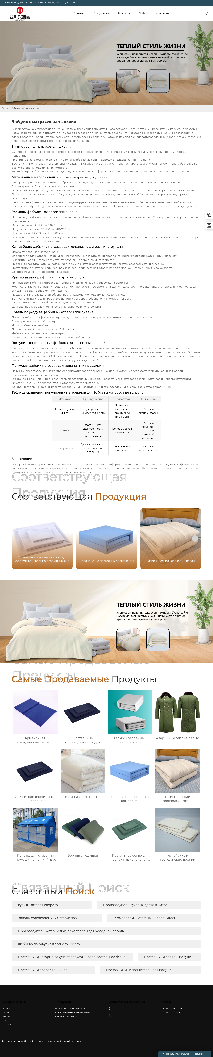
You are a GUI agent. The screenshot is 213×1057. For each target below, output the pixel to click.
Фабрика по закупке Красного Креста (49, 944)
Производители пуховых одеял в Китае (135, 905)
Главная (6, 108)
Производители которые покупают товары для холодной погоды (71, 931)
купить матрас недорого (38, 905)
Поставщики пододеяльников (42, 970)
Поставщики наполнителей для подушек (140, 970)
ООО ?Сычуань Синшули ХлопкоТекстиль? (74, 356)
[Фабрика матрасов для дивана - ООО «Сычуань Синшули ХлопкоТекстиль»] (20, 13)
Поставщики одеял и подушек (169, 957)
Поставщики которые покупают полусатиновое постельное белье (71, 957)
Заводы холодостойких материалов (47, 918)
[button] (195, 538)
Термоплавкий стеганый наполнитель (144, 918)
